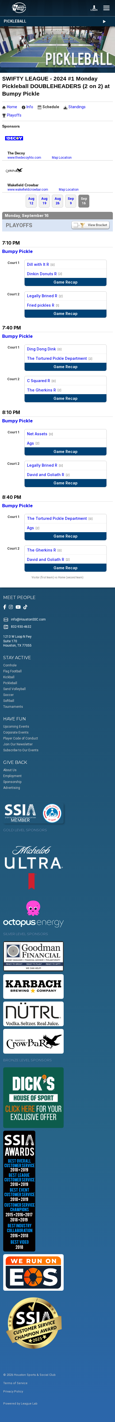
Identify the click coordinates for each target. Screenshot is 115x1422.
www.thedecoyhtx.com (24, 157)
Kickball (8, 677)
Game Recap (65, 282)
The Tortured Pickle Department (57, 358)
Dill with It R (38, 264)
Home (12, 107)
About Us (10, 770)
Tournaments (13, 707)
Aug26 (58, 201)
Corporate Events (16, 732)
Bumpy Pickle (17, 251)
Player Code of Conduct (20, 738)
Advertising (11, 788)
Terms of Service (15, 1383)
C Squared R (38, 380)
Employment (12, 776)
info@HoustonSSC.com (28, 619)
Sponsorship (12, 782)
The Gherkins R (41, 390)
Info (29, 107)
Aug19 (44, 201)
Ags (30, 443)
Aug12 (31, 201)
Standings (77, 107)
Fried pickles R (40, 305)
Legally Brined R (42, 295)
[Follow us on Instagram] (11, 607)
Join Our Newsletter (18, 744)
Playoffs (14, 115)
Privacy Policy (13, 1391)
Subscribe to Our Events (21, 750)
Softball (8, 701)
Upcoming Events (16, 726)
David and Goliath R (45, 474)
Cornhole (10, 665)
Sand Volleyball (14, 689)
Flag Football (12, 671)
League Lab (29, 1403)
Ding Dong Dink (41, 349)
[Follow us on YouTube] (18, 607)
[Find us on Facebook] (4, 607)
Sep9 (71, 201)
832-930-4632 (21, 627)
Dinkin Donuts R (42, 273)
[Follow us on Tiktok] (25, 607)
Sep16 (84, 201)
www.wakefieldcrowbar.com (27, 189)
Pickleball (15, 21)
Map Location (62, 157)
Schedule (51, 107)
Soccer (8, 695)
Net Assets (37, 433)
